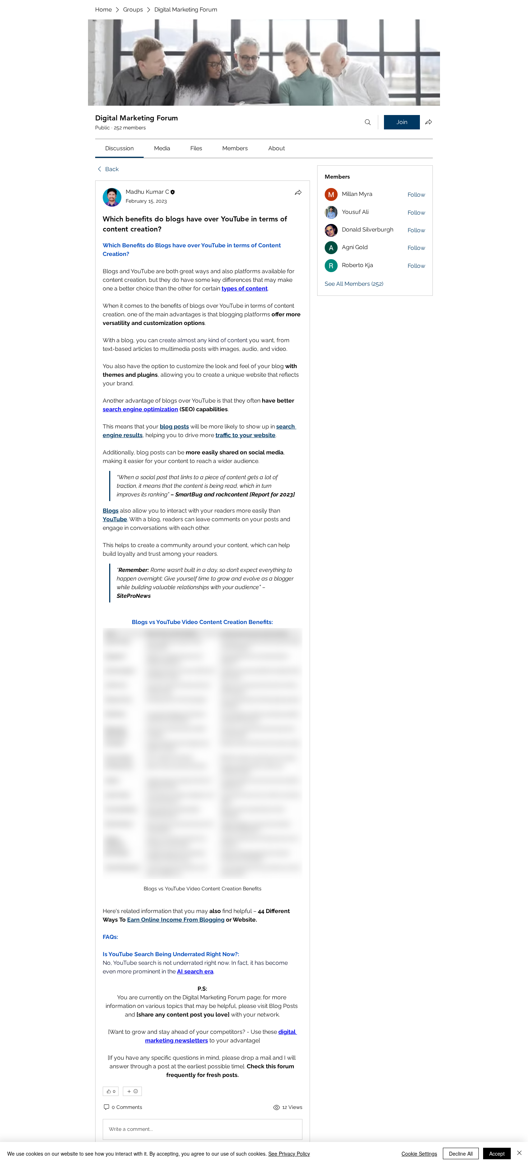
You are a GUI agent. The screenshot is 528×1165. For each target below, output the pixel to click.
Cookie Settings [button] (419, 1153)
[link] (119, 148)
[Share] (298, 192)
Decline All (461, 1153)
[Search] (367, 122)
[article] (202, 665)
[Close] (519, 1153)
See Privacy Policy (289, 1153)
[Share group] (428, 122)
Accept (497, 1153)
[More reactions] (132, 1091)
